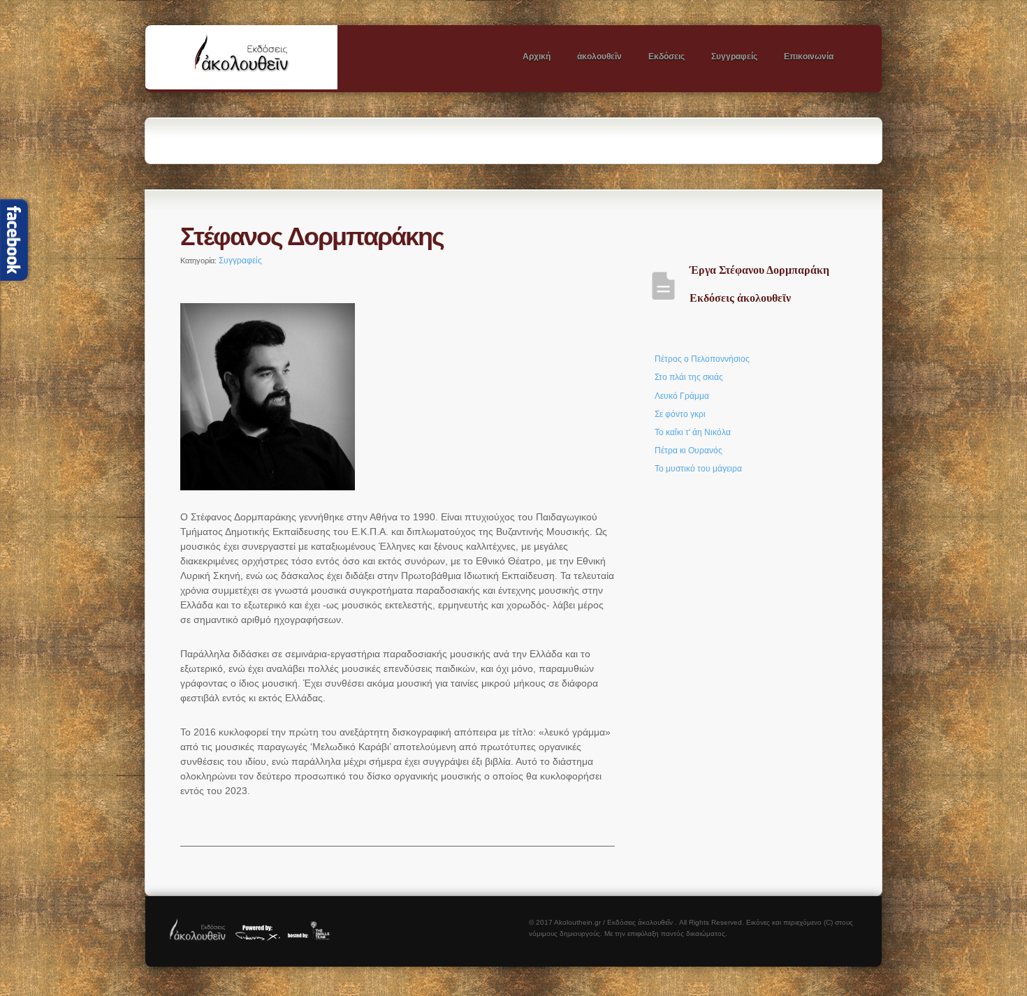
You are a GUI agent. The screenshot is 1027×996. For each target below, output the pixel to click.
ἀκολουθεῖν (599, 56)
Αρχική (537, 56)
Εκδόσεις (666, 56)
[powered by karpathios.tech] (257, 938)
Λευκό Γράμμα (682, 396)
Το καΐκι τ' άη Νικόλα (693, 432)
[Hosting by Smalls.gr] (312, 938)
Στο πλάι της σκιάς (689, 377)
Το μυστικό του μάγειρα (698, 469)
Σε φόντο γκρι (680, 414)
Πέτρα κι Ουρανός (688, 450)
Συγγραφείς (734, 56)
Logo (258, 56)
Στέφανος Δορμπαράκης (312, 236)
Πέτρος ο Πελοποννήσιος (702, 359)
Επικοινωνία (808, 56)
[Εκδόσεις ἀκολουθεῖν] (198, 938)
